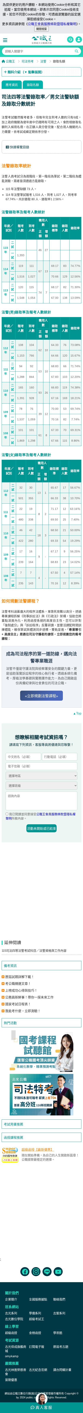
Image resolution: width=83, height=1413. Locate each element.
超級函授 (11, 1333)
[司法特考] (41, 1094)
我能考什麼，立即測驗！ (23, 1011)
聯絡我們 (59, 1299)
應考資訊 (12, 84)
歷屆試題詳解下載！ (19, 977)
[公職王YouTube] (58, 1271)
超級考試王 (36, 1319)
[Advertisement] (41, 1212)
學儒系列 (35, 1313)
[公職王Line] (47, 1271)
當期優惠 (11, 1379)
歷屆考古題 (60, 1346)
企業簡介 (11, 1299)
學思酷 (57, 1333)
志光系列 (11, 1313)
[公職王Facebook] (24, 1271)
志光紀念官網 (38, 1369)
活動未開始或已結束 (41, 828)
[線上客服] (70, 39)
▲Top (77, 713)
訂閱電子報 (36, 1346)
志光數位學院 (14, 1319)
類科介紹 (25, 72)
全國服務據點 (38, 1299)
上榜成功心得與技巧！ (21, 990)
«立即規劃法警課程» (41, 696)
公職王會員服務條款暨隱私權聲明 (52, 24)
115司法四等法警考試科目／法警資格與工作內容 (34, 950)
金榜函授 (35, 1333)
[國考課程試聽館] (41, 1051)
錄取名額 (33, 84)
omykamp (11, 1356)
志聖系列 (59, 1313)
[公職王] (41, 40)
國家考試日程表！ (18, 1004)
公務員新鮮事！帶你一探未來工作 (29, 997)
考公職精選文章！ (18, 983)
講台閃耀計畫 (62, 1369)
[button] (6, 40)
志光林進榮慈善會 (15, 1372)
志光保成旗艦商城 (15, 1349)
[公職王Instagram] (35, 1271)
